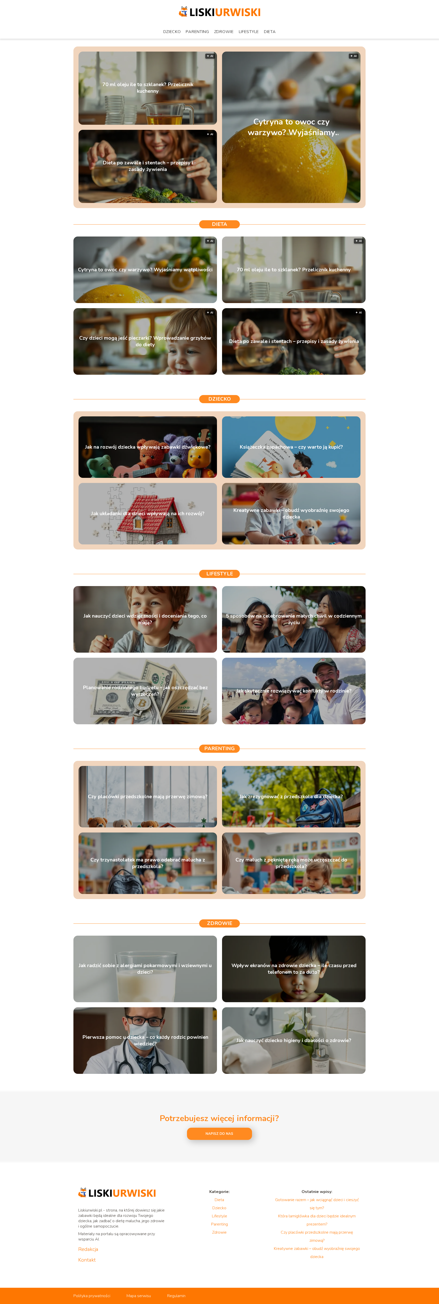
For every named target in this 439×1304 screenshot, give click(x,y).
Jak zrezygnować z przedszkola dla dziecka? (291, 796)
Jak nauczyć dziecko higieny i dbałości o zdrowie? (294, 1040)
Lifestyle (249, 32)
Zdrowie (224, 32)
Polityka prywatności (91, 1296)
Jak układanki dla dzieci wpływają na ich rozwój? (148, 513)
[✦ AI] (323, 202)
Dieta (270, 32)
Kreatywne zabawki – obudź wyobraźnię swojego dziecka (291, 513)
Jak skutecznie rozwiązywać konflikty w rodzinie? (294, 691)
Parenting (197, 32)
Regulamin (176, 1296)
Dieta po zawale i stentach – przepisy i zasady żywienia (148, 166)
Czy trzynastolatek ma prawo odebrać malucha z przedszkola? (147, 863)
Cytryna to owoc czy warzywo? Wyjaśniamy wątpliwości (291, 127)
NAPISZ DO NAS (219, 1134)
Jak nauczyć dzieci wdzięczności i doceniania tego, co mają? (145, 619)
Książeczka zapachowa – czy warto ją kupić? (291, 447)
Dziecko (172, 32)
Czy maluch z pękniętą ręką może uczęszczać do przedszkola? (291, 863)
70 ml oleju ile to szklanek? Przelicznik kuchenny (147, 88)
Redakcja (88, 1249)
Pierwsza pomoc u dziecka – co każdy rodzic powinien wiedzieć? (145, 1040)
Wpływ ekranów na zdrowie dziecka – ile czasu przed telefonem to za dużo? (293, 969)
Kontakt (87, 1260)
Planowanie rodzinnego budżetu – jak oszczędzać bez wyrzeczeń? (145, 691)
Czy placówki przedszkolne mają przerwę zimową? (148, 796)
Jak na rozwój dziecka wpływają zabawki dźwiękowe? (148, 447)
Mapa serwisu (139, 1296)
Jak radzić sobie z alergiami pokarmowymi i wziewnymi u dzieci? (145, 969)
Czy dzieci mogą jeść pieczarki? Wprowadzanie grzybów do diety (145, 341)
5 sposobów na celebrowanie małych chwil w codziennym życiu (294, 619)
